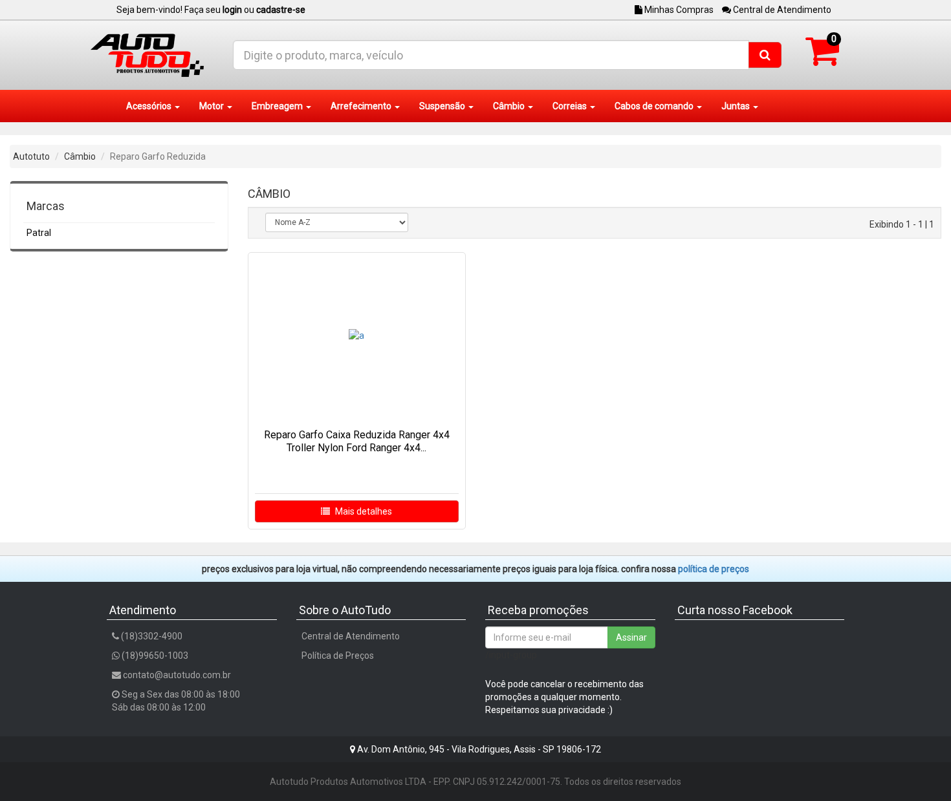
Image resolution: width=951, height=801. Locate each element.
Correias (570, 106)
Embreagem (278, 106)
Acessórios (149, 106)
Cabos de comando (655, 106)
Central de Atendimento (781, 10)
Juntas (736, 106)
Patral (39, 233)
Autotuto (31, 156)
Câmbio (510, 106)
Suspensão (443, 106)
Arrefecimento (362, 106)
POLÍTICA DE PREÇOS (713, 569)
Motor (212, 106)
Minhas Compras (678, 10)
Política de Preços (337, 655)
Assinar (631, 637)
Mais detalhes (362, 511)
